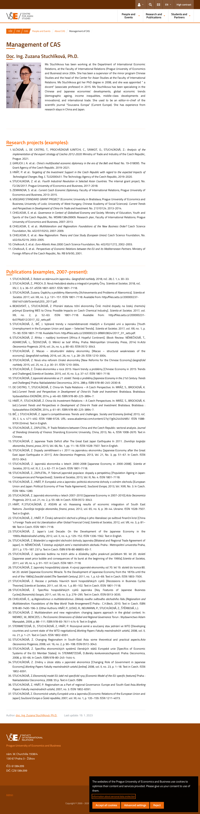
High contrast (184, 4)
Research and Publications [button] (154, 15)
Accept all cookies (106, 805)
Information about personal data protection (113, 796)
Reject (157, 805)
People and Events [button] (128, 15)
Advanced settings (135, 805)
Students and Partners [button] (179, 15)
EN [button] (166, 4)
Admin (9, 795)
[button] (140, 4)
